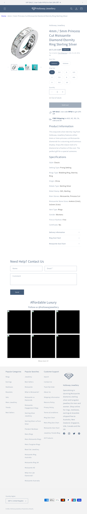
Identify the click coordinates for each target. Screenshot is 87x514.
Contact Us (48, 382)
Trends (8, 407)
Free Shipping (62, 53)
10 (68, 82)
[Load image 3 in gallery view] (28, 67)
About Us (47, 392)
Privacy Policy (49, 407)
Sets (7, 397)
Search (46, 377)
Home (3, 16)
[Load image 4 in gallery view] (35, 67)
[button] (4, 8)
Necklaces (9, 387)
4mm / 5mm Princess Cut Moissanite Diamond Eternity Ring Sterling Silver (38, 16)
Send (17, 292)
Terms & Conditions (51, 412)
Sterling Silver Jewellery (30, 414)
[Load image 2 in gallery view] (21, 67)
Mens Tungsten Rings (32, 444)
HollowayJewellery (16, 509)
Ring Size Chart (49, 418)
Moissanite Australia (32, 481)
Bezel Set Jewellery (32, 449)
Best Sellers (10, 412)
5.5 (60, 72)
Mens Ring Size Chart (51, 423)
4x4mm (55, 63)
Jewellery (28, 377)
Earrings (9, 382)
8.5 (75, 77)
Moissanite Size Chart (52, 428)
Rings (8, 377)
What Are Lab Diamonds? (30, 474)
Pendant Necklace (31, 429)
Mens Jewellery (11, 402)
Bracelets (9, 392)
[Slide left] (8, 67)
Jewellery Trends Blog (52, 433)
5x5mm (67, 63)
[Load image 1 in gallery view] (14, 67)
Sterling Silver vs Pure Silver (33, 422)
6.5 (75, 72)
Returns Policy (49, 402)
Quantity (52, 87)
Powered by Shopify (27, 509)
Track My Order (49, 387)
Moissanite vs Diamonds (30, 398)
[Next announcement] (82, 2)
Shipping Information (52, 397)
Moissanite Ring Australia (30, 456)
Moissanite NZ (30, 468)
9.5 (60, 82)
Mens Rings (29, 434)
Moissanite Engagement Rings (31, 406)
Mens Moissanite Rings (33, 439)
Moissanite (29, 387)
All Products (48, 438)
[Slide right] (41, 67)
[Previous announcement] (4, 2)
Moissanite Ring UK (32, 462)
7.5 (60, 77)
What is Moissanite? (32, 392)
